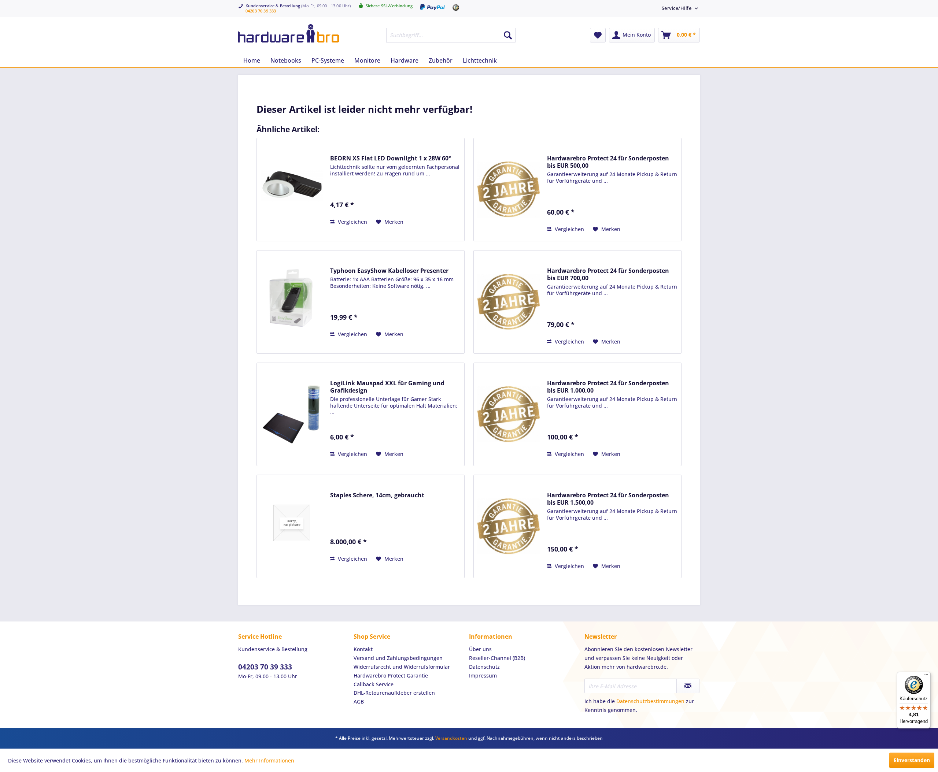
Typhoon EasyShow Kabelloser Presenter (389, 270)
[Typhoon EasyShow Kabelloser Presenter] (292, 298)
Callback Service (374, 684)
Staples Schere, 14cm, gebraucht (377, 495)
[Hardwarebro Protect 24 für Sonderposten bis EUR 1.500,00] (508, 526)
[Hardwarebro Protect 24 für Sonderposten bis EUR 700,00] (508, 302)
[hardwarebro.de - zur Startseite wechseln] (288, 33)
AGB (359, 701)
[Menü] (926, 676)
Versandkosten (451, 738)
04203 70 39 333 (260, 11)
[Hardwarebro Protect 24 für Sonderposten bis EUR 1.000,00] (508, 414)
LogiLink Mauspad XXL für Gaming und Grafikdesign (387, 386)
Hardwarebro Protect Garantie (391, 675)
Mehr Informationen (269, 760)
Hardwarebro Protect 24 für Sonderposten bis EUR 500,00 (608, 162)
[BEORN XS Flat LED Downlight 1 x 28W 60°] (292, 185)
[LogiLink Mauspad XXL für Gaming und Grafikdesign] (292, 414)
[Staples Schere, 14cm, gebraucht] (292, 522)
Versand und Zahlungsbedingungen (398, 657)
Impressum (483, 675)
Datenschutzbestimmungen (650, 701)
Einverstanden (912, 760)
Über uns (480, 649)
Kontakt (363, 649)
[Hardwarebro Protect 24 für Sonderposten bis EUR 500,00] (508, 189)
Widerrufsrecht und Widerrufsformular (402, 666)
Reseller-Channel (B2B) (497, 657)
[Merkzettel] (598, 35)
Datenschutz (484, 666)
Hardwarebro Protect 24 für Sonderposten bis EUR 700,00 (608, 274)
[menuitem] (677, 7)
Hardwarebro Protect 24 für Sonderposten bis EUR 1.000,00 (608, 386)
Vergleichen (351, 221)
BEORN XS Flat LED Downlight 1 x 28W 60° (390, 158)
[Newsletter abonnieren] (687, 686)
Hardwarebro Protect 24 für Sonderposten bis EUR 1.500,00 (608, 498)
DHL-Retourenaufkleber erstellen (394, 692)
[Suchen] (508, 35)
